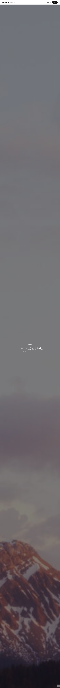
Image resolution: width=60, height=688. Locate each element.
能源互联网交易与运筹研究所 (8, 2)
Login (55, 2)
